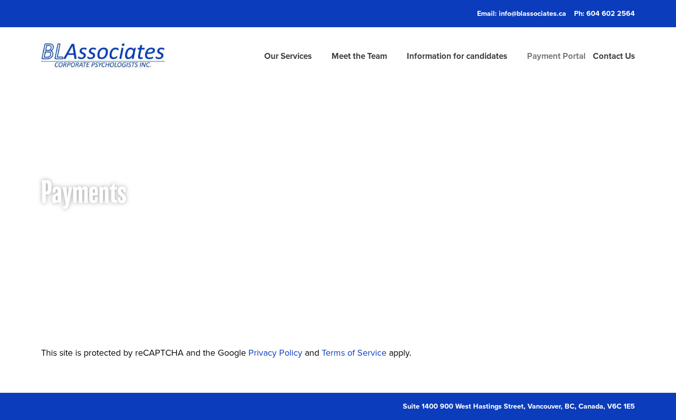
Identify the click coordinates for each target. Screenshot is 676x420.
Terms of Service (355, 352)
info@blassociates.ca (532, 13)
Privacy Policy (275, 352)
